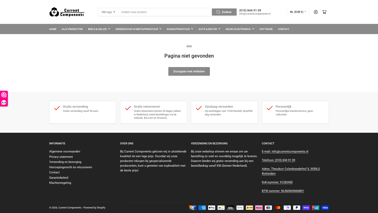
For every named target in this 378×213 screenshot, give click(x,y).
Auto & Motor (207, 29)
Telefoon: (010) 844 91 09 (278, 160)
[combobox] (177, 12)
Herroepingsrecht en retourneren (70, 167)
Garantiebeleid (58, 177)
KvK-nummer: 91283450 (277, 182)
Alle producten (72, 29)
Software (266, 29)
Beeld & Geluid (97, 29)
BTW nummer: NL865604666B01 (283, 191)
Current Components (69, 207)
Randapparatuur (178, 29)
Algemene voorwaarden (64, 151)
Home (52, 29)
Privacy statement (61, 157)
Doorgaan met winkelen (189, 71)
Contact (283, 29)
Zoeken (227, 12)
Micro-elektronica (238, 29)
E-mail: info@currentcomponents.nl (285, 151)
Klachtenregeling (60, 183)
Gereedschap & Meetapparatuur (136, 29)
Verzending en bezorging (65, 162)
